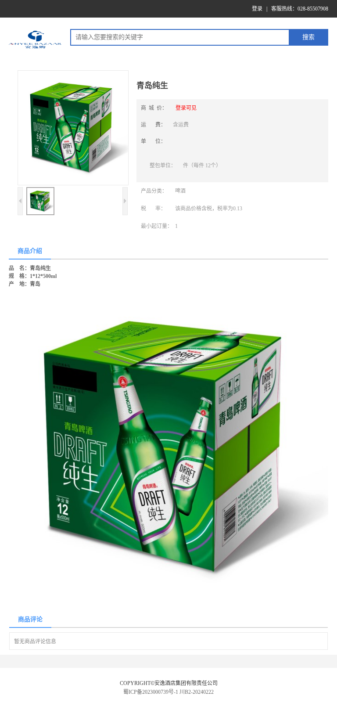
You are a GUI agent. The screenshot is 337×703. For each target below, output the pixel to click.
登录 (257, 9)
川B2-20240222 (196, 692)
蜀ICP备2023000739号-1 (150, 692)
